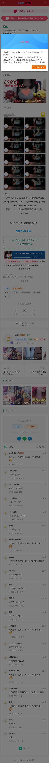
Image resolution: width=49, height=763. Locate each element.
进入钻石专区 (38, 67)
